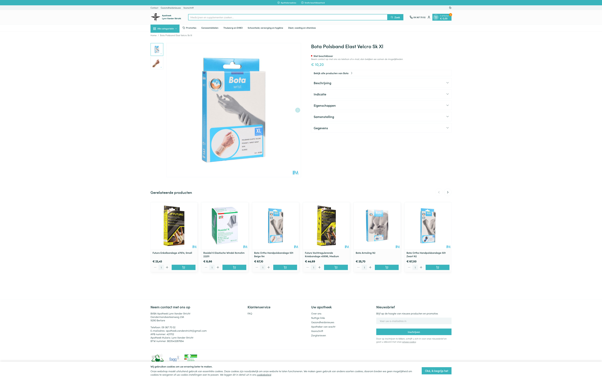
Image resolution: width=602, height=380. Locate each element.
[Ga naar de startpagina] (166, 17)
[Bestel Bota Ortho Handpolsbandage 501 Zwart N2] (437, 267)
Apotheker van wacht (323, 326)
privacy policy (409, 341)
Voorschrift (188, 7)
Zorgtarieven (318, 335)
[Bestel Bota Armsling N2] (387, 267)
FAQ (250, 313)
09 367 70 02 (168, 327)
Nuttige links (318, 317)
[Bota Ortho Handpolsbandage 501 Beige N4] (275, 225)
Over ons (316, 313)
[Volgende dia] (448, 192)
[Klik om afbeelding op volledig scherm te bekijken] (234, 110)
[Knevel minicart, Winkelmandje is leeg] (436, 17)
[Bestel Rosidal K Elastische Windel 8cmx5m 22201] (234, 267)
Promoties (191, 27)
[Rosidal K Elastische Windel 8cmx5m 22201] (224, 225)
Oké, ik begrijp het (436, 371)
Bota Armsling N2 (365, 252)
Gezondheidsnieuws (171, 7)
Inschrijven (414, 332)
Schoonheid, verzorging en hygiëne (265, 27)
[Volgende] (297, 110)
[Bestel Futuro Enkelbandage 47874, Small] (183, 267)
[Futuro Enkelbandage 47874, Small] (174, 225)
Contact (154, 7)
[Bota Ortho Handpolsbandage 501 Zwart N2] (428, 225)
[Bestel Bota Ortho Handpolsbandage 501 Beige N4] (285, 267)
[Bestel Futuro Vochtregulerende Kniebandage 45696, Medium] (336, 267)
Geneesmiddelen (209, 27)
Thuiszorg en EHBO (233, 27)
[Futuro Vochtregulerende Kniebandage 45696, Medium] (326, 225)
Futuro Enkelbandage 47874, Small (172, 252)
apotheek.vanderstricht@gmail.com (186, 330)
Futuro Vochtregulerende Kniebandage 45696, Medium (322, 254)
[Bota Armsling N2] (377, 225)
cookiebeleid (264, 374)
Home (153, 35)
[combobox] (288, 17)
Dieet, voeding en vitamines (302, 27)
